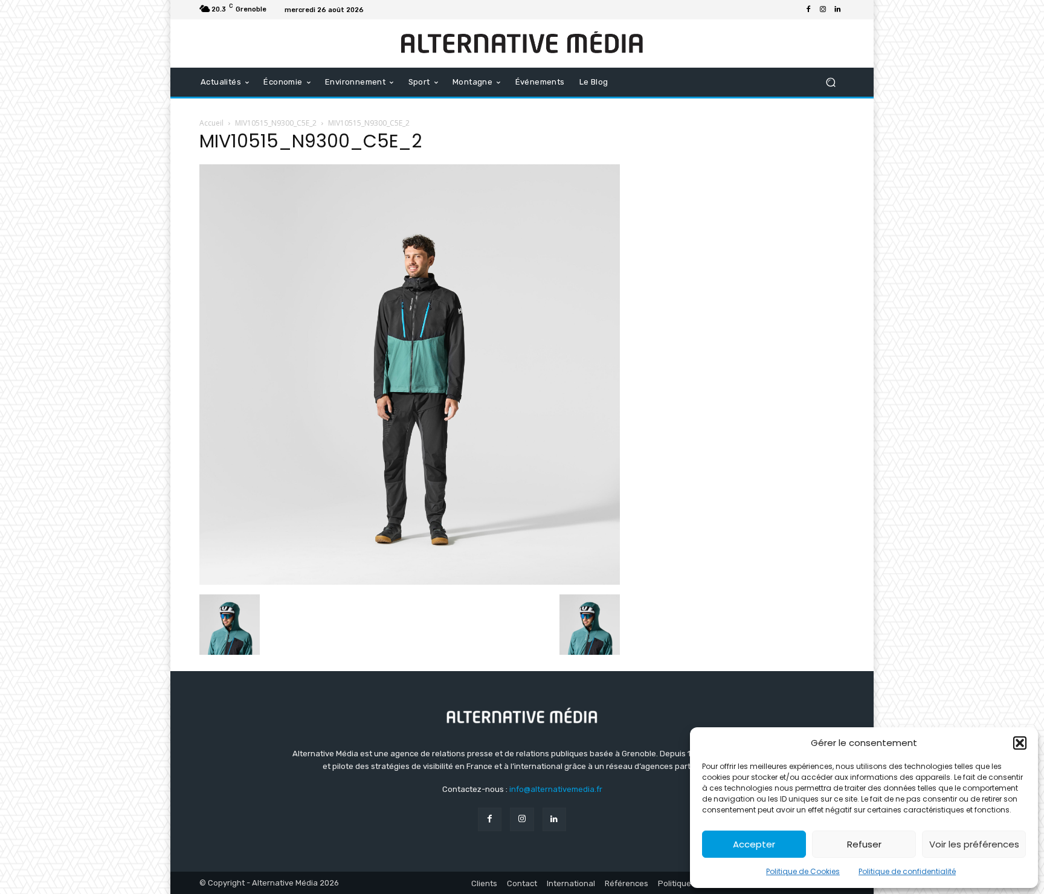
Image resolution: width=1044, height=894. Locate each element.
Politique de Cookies (803, 871)
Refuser (864, 844)
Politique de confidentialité (907, 871)
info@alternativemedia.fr (555, 789)
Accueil (211, 123)
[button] (1020, 743)
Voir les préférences (974, 844)
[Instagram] (823, 9)
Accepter (754, 844)
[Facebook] (808, 9)
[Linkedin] (837, 9)
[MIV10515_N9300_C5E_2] (409, 582)
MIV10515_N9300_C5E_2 (276, 123)
